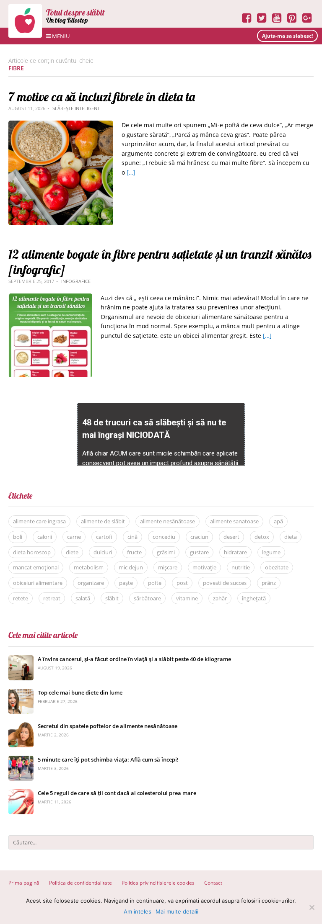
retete (20, 598)
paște (126, 583)
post (182, 583)
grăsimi (166, 552)
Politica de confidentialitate (80, 882)
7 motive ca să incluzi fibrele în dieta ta (101, 97)
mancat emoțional (36, 567)
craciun (199, 537)
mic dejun (131, 567)
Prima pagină (23, 882)
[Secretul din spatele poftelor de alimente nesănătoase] (21, 727)
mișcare (167, 567)
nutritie (240, 567)
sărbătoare (147, 598)
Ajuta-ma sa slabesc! (287, 35)
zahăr (220, 598)
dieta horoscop (32, 552)
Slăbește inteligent (76, 108)
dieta (290, 537)
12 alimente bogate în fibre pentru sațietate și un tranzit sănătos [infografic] (160, 262)
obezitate (276, 567)
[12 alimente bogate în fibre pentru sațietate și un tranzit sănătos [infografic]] (50, 298)
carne (74, 537)
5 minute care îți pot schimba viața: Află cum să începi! (108, 759)
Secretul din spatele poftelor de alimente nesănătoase (107, 726)
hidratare (235, 552)
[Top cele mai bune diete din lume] (21, 693)
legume (271, 552)
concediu (164, 537)
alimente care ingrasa (39, 521)
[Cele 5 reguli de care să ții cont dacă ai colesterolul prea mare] (21, 794)
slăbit (112, 598)
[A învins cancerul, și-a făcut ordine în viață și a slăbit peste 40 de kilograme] (21, 660)
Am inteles (137, 911)
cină (132, 537)
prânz (269, 583)
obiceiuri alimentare (37, 583)
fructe (134, 552)
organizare (91, 583)
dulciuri (102, 552)
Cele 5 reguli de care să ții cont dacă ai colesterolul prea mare (117, 793)
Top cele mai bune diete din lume (80, 692)
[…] (131, 172)
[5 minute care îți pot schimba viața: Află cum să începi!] (21, 760)
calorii (44, 537)
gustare (199, 552)
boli (17, 537)
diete (72, 552)
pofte (154, 583)
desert (231, 537)
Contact (213, 882)
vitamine (187, 598)
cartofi (104, 537)
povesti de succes (225, 583)
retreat (51, 598)
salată (82, 598)
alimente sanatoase (234, 521)
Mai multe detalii (177, 911)
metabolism (89, 567)
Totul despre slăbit (75, 12)
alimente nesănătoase (167, 521)
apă (278, 521)
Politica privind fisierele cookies (158, 882)
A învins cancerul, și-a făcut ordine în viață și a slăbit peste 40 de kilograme (134, 659)
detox (261, 537)
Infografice (76, 281)
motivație (204, 567)
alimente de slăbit (103, 521)
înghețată (254, 598)
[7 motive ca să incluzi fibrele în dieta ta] (60, 125)
